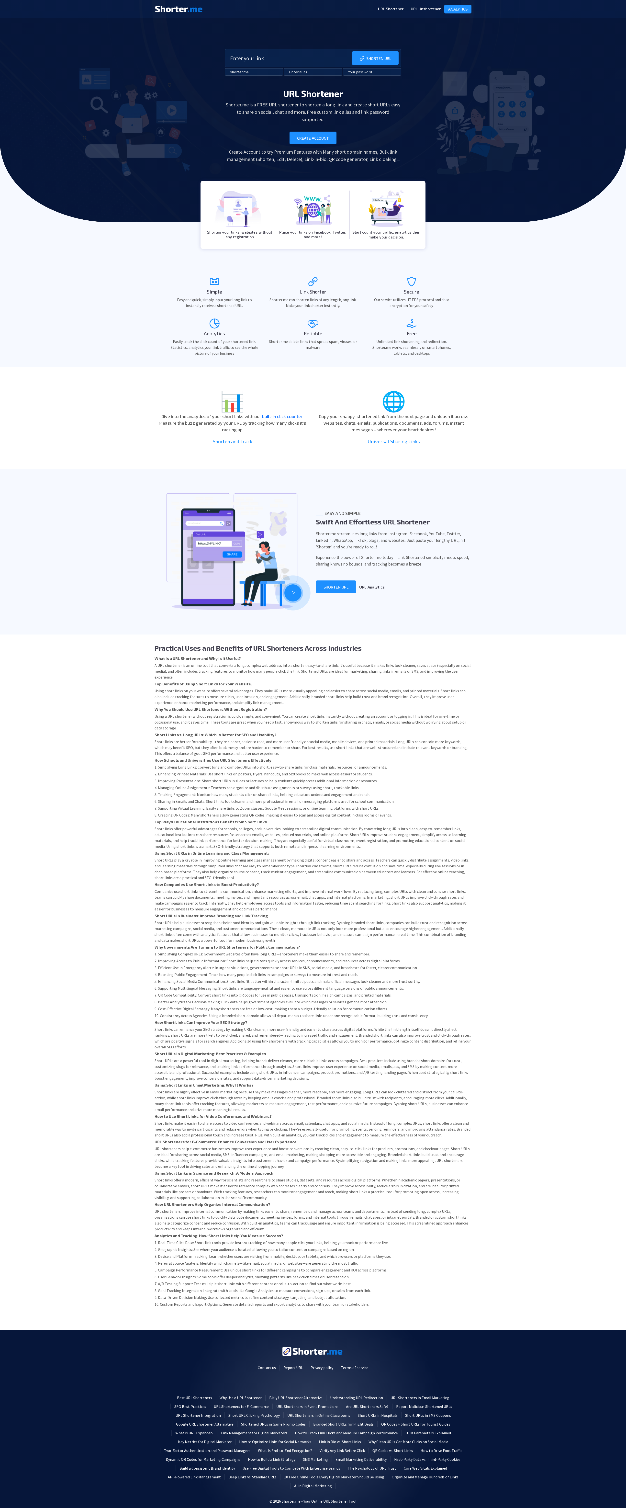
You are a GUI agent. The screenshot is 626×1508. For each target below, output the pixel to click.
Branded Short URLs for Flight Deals (343, 1424)
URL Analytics (372, 587)
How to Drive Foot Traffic (441, 1450)
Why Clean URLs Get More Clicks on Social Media (408, 1441)
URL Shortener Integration (198, 1415)
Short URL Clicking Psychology (254, 1415)
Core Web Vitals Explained (425, 1468)
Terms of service (354, 1367)
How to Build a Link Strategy (271, 1459)
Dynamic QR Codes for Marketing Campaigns (203, 1459)
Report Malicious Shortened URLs (424, 1406)
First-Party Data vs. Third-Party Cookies (427, 1459)
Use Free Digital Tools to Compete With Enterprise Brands (291, 1468)
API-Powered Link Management (194, 1476)
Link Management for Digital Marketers (254, 1432)
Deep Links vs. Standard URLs (252, 1476)
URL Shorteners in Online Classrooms (318, 1415)
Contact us (267, 1367)
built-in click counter (282, 416)
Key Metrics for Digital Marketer (205, 1441)
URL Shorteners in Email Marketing (420, 1397)
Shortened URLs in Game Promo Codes (273, 1424)
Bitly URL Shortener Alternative (296, 1397)
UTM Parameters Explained (428, 1432)
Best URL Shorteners (194, 1397)
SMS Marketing (315, 1459)
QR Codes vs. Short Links (392, 1450)
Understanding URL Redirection (356, 1397)
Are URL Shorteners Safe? (367, 1406)
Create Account (313, 138)
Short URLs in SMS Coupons (428, 1415)
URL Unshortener (426, 8)
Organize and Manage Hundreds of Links (425, 1476)
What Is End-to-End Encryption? (285, 1450)
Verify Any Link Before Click (342, 1450)
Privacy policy (322, 1367)
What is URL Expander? (194, 1432)
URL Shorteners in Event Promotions (307, 1406)
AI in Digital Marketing (313, 1485)
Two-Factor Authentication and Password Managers (207, 1450)
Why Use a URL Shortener (241, 1397)
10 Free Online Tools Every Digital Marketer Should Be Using (334, 1476)
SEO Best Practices (190, 1406)
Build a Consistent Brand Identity (207, 1468)
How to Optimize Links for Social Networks (275, 1441)
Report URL (293, 1367)
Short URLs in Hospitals (378, 1415)
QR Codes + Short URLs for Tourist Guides (415, 1424)
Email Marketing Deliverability (361, 1459)
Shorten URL (378, 58)
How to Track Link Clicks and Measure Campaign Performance (346, 1432)
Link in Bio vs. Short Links (340, 1441)
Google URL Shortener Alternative (205, 1424)
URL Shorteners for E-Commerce (241, 1406)
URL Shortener (390, 8)
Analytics (458, 9)
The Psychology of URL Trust (372, 1468)
